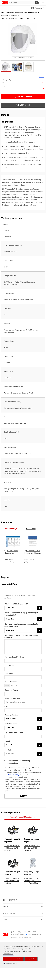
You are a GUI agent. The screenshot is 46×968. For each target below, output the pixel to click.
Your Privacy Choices (17, 934)
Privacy (18, 931)
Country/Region (11, 715)
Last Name (8, 674)
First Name (9, 665)
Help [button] (5, 920)
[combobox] (7, 685)
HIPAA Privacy (26, 931)
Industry (7, 741)
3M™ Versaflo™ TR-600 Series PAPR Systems (32, 848)
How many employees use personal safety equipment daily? (21, 625)
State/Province (10, 724)
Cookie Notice (8, 954)
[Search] (37, 2)
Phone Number (10, 682)
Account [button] (38, 8)
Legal (12, 931)
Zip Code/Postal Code (13, 733)
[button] (10, 963)
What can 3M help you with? (16, 604)
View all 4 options (24, 97)
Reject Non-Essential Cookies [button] (13, 959)
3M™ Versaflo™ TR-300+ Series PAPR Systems (12, 881)
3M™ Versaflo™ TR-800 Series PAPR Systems (12, 848)
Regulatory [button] (9, 913)
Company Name (11, 690)
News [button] (5, 907)
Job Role (8, 750)
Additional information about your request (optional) (21, 637)
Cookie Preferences (34, 934)
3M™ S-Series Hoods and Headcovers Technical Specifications (11, 552)
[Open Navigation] (43, 3)
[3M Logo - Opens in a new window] (5, 2)
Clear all (41, 77)
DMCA (35, 931)
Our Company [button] (10, 900)
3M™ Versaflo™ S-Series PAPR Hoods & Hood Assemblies (32, 881)
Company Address (12, 698)
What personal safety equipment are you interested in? (21, 614)
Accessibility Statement (18, 933)
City (6, 707)
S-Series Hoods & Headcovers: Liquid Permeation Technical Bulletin (32, 552)
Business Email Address (14, 657)
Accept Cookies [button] (31, 959)
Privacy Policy (13, 775)
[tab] (10, 528)
